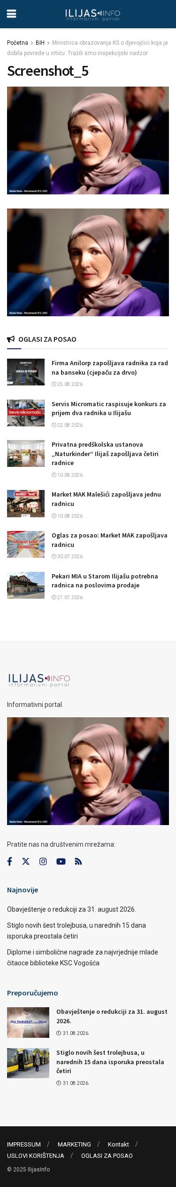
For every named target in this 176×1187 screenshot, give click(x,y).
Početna (17, 43)
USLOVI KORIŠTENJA (35, 1155)
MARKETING (74, 1144)
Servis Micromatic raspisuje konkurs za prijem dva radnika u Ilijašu (109, 408)
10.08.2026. (70, 475)
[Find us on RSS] (78, 862)
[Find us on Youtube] (61, 861)
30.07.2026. (70, 556)
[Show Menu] (11, 14)
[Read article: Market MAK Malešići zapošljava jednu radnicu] (26, 503)
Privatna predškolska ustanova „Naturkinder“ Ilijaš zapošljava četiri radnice (105, 453)
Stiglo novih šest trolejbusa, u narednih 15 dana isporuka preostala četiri (110, 1061)
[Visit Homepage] (92, 14)
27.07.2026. (70, 597)
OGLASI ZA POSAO (107, 1155)
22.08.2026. (70, 425)
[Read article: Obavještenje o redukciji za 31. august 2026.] (28, 1022)
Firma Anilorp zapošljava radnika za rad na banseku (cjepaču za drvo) (110, 368)
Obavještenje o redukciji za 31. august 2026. (71, 909)
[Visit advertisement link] (88, 262)
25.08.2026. (70, 384)
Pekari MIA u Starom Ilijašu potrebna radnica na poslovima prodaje (105, 581)
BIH (40, 43)
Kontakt (118, 1144)
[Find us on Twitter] (26, 861)
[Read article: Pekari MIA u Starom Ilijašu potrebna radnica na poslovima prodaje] (26, 585)
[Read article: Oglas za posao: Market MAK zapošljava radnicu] (26, 544)
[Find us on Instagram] (43, 861)
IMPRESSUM (24, 1144)
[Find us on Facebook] (9, 861)
